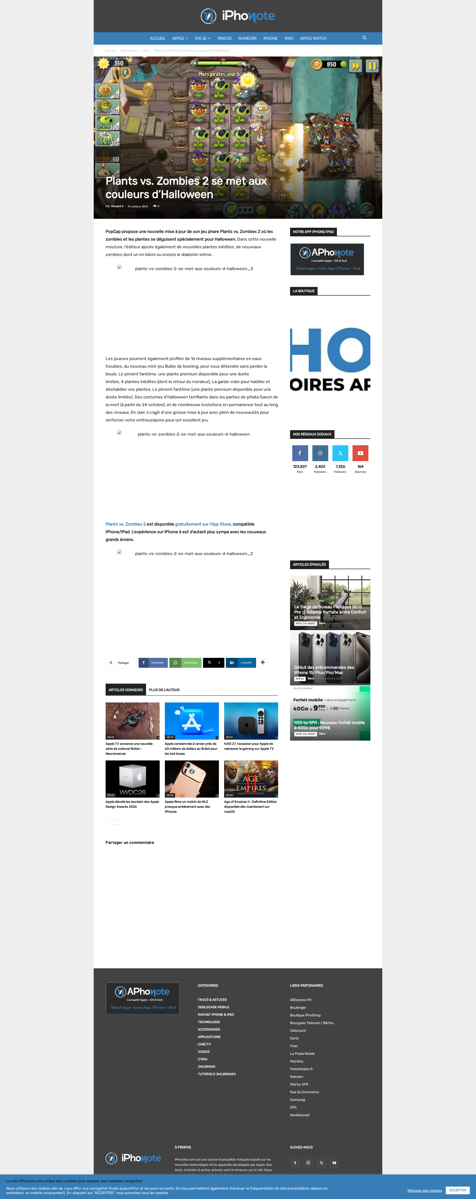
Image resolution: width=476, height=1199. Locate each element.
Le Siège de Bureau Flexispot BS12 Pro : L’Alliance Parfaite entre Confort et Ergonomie (330, 612)
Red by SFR (299, 1084)
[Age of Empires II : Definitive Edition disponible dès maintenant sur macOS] (251, 779)
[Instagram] (308, 1163)
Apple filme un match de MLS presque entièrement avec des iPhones (187, 806)
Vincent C (117, 206)
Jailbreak (206, 1066)
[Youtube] (334, 1163)
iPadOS (225, 38)
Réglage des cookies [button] (425, 1190)
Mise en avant (306, 623)
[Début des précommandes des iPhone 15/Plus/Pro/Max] (330, 658)
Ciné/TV (204, 1044)
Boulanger (298, 1007)
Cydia (203, 1059)
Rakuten (296, 1077)
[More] (263, 663)
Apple (178, 38)
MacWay (296, 1061)
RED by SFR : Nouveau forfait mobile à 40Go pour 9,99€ (329, 725)
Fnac (294, 1046)
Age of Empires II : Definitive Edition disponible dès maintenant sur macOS (250, 806)
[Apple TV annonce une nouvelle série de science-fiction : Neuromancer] (133, 721)
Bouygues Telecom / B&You (312, 1023)
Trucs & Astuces (212, 1000)
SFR (293, 1107)
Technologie (209, 1022)
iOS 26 (201, 38)
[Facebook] (295, 1163)
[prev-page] (109, 821)
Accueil (157, 38)
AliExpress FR (300, 1000)
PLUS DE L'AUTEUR (164, 690)
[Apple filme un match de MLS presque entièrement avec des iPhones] (192, 779)
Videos (203, 1052)
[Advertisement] (330, 520)
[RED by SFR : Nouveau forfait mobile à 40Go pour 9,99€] (330, 713)
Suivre (320, 447)
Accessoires (209, 1029)
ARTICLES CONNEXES (126, 690)
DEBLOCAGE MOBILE (213, 1007)
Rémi (322, 623)
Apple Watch (313, 38)
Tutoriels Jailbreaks (217, 1074)
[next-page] (117, 821)
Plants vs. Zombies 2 (126, 524)
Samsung (297, 1100)
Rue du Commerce (304, 1092)
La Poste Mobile (302, 1054)
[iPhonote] (238, 16)
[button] (364, 39)
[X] (321, 1163)
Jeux (146, 50)
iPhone (271, 38)
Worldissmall (299, 1115)
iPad (289, 38)
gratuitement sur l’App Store (203, 524)
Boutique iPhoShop (305, 1015)
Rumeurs (247, 38)
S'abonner (360, 447)
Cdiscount (298, 1031)
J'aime (300, 447)
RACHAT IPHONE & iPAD (216, 1014)
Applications (129, 50)
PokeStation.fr (301, 1069)
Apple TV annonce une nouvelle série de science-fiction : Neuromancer (129, 748)
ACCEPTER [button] (457, 1190)
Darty (294, 1038)
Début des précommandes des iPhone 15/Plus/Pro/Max (324, 670)
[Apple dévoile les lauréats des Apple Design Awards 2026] (133, 779)
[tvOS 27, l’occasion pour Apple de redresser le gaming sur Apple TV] (251, 721)
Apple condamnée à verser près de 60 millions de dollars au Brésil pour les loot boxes (191, 748)
